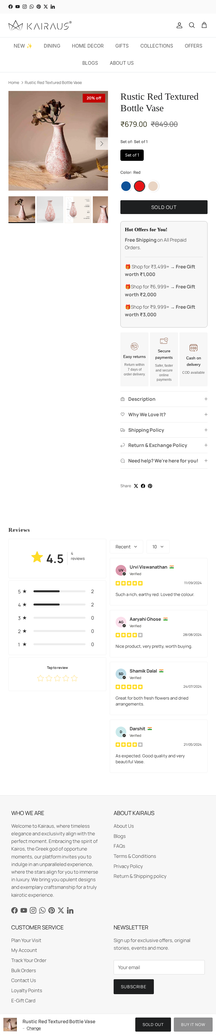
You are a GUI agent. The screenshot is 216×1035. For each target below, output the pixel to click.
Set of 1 (132, 155)
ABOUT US (122, 63)
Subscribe (134, 987)
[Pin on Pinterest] (150, 486)
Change (34, 1028)
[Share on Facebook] (143, 486)
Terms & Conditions (135, 856)
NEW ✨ (23, 46)
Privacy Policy (128, 866)
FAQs (119, 846)
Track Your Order (28, 960)
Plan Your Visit (26, 940)
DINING (52, 46)
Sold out (153, 1024)
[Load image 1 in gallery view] (58, 141)
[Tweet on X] (136, 486)
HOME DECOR (88, 46)
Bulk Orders (23, 970)
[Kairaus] (40, 25)
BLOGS (90, 63)
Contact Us (23, 980)
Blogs (120, 836)
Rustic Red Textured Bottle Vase (53, 82)
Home (13, 82)
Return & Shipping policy (140, 876)
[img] (129, 583)
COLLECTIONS (156, 46)
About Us (124, 826)
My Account (24, 950)
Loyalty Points (26, 990)
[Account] (178, 25)
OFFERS (193, 46)
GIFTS (122, 46)
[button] (57, 591)
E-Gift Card (23, 1000)
